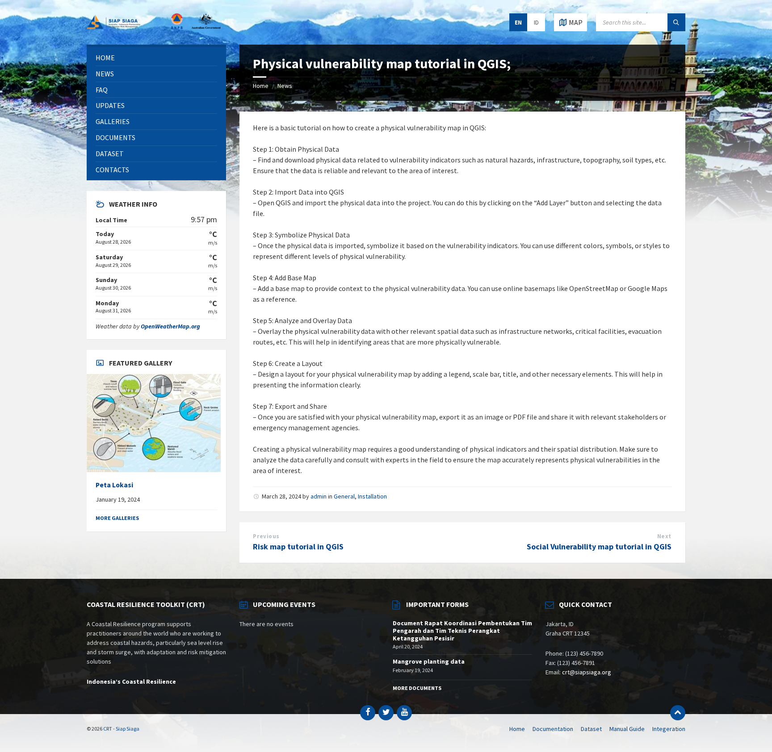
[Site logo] (154, 26)
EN (518, 22)
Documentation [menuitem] (553, 729)
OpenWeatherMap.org (170, 326)
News (284, 86)
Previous (266, 536)
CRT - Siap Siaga (121, 728)
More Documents (417, 688)
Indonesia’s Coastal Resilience (131, 681)
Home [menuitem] (517, 729)
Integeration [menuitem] (668, 729)
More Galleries (117, 518)
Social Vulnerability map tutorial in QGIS (599, 546)
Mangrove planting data (429, 661)
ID (536, 22)
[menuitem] (156, 58)
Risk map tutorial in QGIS (298, 546)
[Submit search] (676, 22)
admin (318, 496)
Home (261, 86)
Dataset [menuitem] (591, 729)
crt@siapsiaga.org (586, 672)
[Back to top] (677, 712)
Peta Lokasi (114, 485)
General (344, 496)
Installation (372, 496)
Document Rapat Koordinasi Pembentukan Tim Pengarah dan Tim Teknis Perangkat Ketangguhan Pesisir (462, 630)
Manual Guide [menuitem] (627, 729)
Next (664, 536)
